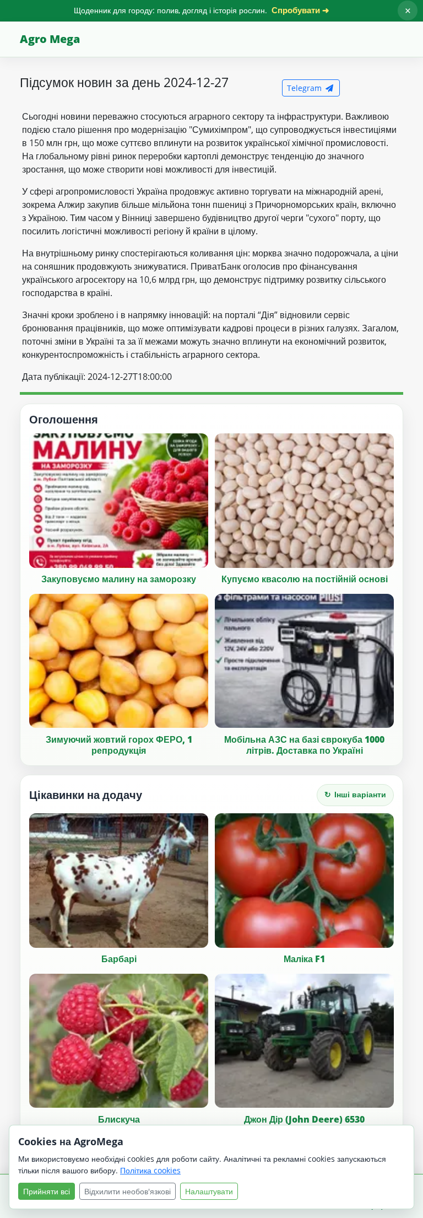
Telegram (305, 88)
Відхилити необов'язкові (127, 1191)
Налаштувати (209, 1191)
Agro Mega (50, 38)
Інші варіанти (355, 794)
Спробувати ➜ (300, 10)
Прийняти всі (46, 1191)
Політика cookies (150, 1170)
